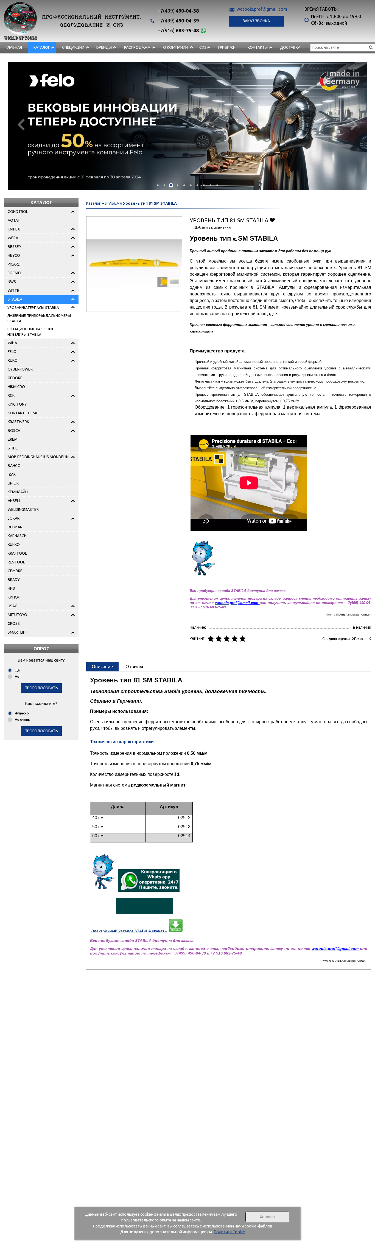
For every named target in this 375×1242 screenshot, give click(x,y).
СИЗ (202, 47)
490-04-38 (178, 10)
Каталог (41, 47)
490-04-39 (178, 20)
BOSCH (14, 430)
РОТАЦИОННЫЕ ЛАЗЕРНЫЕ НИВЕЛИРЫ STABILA (30, 331)
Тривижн (226, 47)
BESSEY (14, 246)
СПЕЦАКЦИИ (73, 47)
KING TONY (17, 404)
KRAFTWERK (18, 422)
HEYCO (14, 255)
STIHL (13, 448)
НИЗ (11, 588)
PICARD (14, 264)
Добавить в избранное (272, 220)
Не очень (22, 719)
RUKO (13, 360)
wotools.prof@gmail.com (262, 9)
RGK (11, 395)
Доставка (290, 47)
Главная (14, 47)
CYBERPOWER (20, 369)
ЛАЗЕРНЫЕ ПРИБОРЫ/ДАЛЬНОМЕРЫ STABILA (39, 318)
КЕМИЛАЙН (18, 492)
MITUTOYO (17, 615)
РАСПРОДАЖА (137, 47)
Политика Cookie (229, 1232)
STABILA (15, 299)
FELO (12, 351)
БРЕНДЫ (104, 47)
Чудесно (22, 713)
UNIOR (13, 483)
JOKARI (14, 518)
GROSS (14, 623)
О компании (175, 47)
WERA (13, 238)
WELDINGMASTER (23, 509)
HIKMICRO (16, 386)
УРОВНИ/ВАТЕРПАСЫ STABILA (33, 307)
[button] (158, 185)
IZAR (12, 474)
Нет (18, 676)
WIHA (12, 343)
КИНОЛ (14, 597)
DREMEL (15, 273)
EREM (13, 439)
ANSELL (14, 500)
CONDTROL (18, 211)
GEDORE (15, 378)
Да (17, 670)
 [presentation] (354, 123)
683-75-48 (178, 30)
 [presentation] (21, 123)
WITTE (13, 290)
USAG (12, 606)
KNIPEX (14, 229)
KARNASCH (17, 536)
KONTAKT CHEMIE (23, 413)
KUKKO (14, 544)
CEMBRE (15, 571)
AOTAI (13, 220)
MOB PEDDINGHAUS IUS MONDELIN (38, 457)
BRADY (14, 579)
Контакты (258, 47)
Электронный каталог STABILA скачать (129, 931)
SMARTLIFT (17, 632)
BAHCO (14, 465)
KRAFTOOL (17, 553)
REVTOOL (16, 562)
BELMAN (15, 527)
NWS (12, 282)
